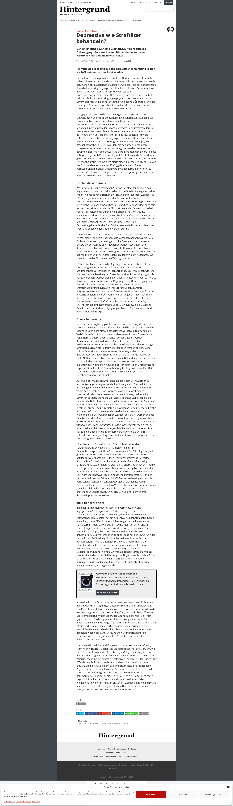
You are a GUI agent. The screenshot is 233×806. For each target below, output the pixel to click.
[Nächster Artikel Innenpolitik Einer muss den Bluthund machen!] (172, 36)
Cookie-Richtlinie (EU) (145, 765)
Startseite (134, 2)
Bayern (79, 723)
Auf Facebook (92, 714)
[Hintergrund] (84, 9)
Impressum (36, 802)
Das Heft (168, 2)
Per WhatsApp (132, 714)
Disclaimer (132, 749)
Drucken (82, 704)
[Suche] (171, 9)
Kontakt (148, 2)
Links (123, 769)
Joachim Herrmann (108, 723)
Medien (111, 20)
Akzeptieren (151, 794)
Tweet (81, 714)
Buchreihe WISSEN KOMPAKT (129, 20)
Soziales (91, 20)
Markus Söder (123, 723)
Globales (81, 20)
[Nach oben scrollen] (116, 744)
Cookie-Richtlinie (9, 802)
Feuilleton (101, 20)
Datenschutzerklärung (23, 802)
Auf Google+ (106, 714)
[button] (228, 787)
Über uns (141, 2)
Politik (61, 20)
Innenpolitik (126, 61)
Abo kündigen (122, 756)
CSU (85, 723)
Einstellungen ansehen (214, 794)
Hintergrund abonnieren (107, 592)
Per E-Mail (145, 714)
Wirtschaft (71, 20)
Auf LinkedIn (119, 714)
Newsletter (87, 2)
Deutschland (94, 723)
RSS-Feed (62, 2)
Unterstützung (158, 2)
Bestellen (111, 756)
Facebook (79, 2)
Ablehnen (183, 794)
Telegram (71, 2)
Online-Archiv (134, 756)
